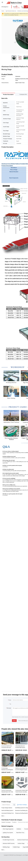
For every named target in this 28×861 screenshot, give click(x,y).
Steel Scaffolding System (7, 810)
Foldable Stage (16, 847)
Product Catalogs (22, 804)
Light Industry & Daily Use (11, 11)
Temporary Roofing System (21, 813)
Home (2, 11)
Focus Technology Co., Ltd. (18, 855)
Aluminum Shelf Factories (8, 843)
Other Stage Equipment (8, 829)
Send (14, 720)
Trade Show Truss (20, 832)
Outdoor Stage (21, 843)
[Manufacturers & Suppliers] (14, 2)
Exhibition (19, 829)
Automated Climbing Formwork (8, 813)
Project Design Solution (6, 807)
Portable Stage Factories (8, 839)
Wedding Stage (6, 847)
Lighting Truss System (8, 832)
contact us (6, 15)
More (2, 849)
